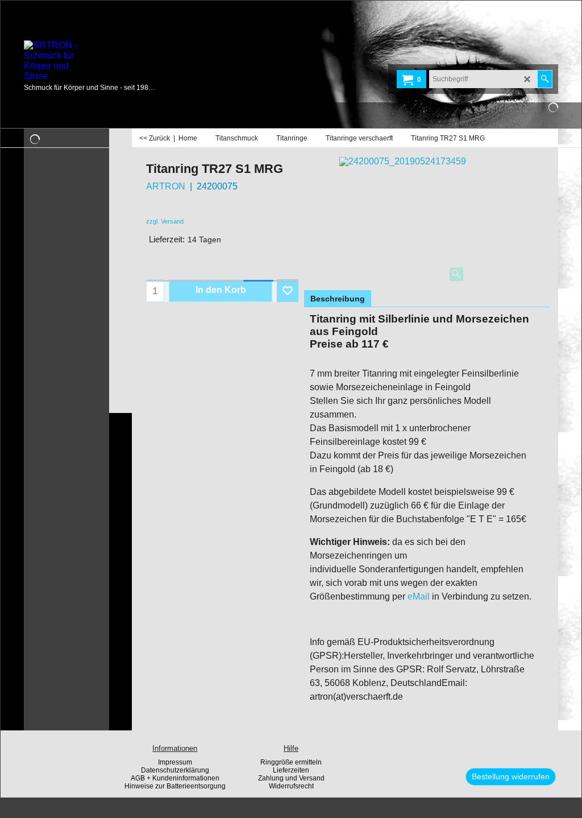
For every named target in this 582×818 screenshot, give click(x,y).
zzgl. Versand (165, 221)
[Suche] (545, 79)
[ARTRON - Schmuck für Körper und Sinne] (109, 60)
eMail (419, 596)
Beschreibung (337, 298)
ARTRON (165, 186)
